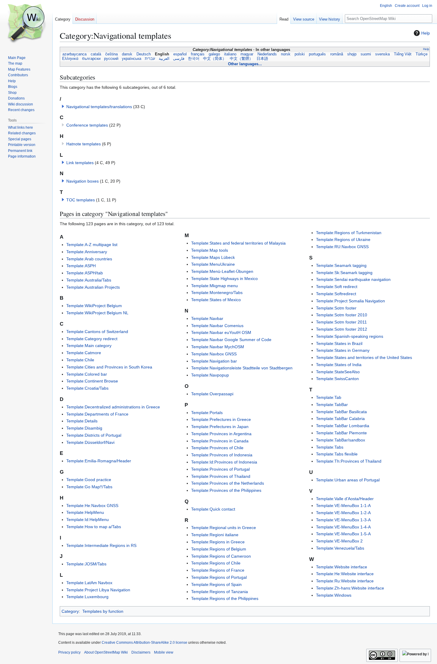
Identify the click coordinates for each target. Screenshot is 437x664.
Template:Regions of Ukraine (343, 239)
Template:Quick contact (213, 509)
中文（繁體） (241, 59)
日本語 (262, 59)
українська (131, 59)
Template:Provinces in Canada (220, 440)
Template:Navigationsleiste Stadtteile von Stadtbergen (242, 368)
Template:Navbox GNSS (214, 354)
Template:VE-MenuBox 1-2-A (343, 512)
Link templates (80, 162)
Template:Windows (333, 595)
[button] (63, 106)
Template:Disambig (84, 428)
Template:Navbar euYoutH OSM (221, 332)
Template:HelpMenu (85, 512)
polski (299, 54)
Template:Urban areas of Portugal (348, 480)
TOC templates (80, 200)
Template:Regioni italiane (214, 534)
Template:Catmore (83, 352)
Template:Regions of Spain (216, 584)
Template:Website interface (341, 567)
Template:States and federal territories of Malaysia (238, 243)
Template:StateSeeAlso (338, 371)
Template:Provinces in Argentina (221, 433)
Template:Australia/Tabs (88, 280)
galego (214, 54)
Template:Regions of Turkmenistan (348, 232)
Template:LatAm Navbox (89, 582)
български (91, 59)
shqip (352, 54)
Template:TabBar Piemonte (341, 432)
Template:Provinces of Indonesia (221, 454)
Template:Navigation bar (214, 361)
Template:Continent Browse (92, 381)
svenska (382, 54)
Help (425, 33)
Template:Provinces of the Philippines (226, 490)
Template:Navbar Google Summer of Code (231, 339)
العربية (164, 59)
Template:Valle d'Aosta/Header (345, 498)
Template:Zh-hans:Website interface (350, 588)
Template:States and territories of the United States (364, 357)
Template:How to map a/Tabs (93, 526)
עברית (150, 59)
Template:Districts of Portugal (93, 435)
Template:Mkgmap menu (214, 285)
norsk (286, 54)
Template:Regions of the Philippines (224, 598)
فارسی (179, 59)
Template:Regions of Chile (215, 563)
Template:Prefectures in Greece (221, 419)
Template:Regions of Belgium (218, 549)
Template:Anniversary (86, 251)
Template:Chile (80, 359)
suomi (365, 54)
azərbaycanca (74, 54)
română (336, 54)
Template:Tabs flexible (337, 454)
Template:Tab (328, 397)
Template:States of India (338, 364)
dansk (126, 54)
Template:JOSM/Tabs (86, 564)
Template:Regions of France (217, 570)
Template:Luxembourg (87, 596)
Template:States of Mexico (216, 299)
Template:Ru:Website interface (345, 581)
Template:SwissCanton (337, 378)
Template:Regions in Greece (218, 541)
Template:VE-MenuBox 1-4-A (343, 527)
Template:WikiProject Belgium (94, 305)
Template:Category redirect (91, 338)
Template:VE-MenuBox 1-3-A (343, 519)
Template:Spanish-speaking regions (349, 336)
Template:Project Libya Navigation (98, 589)
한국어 (194, 59)
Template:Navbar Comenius (217, 325)
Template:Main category (88, 345)
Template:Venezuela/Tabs (340, 548)
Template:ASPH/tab (84, 272)
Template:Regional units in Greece (223, 527)
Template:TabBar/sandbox (340, 440)
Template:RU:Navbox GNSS (342, 246)
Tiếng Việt (402, 54)
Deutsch (143, 54)
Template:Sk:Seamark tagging (344, 272)
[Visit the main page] (26, 24)
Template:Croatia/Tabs (87, 388)
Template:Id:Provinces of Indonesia (224, 462)
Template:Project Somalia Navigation (350, 300)
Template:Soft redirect (336, 286)
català (95, 54)
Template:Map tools (209, 250)
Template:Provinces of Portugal (220, 469)
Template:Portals (207, 412)
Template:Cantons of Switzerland (97, 331)
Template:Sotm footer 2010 (341, 314)
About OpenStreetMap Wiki (106, 652)
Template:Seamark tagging (341, 265)
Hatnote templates (83, 143)
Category (70, 611)
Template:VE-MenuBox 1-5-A (343, 533)
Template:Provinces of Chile (217, 447)
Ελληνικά (70, 59)
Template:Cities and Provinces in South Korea (109, 367)
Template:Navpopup (210, 375)
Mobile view (163, 652)
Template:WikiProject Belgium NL (97, 312)
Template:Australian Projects (93, 287)
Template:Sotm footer (336, 308)
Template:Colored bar (86, 374)
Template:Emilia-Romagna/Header (98, 460)
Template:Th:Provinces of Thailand (348, 461)
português (317, 54)
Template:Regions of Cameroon (221, 556)
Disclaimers (140, 652)
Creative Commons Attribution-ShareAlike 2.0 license (144, 642)
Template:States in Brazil (339, 343)
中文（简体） (214, 59)
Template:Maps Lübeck (213, 257)
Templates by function (102, 611)
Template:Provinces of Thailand (220, 476)
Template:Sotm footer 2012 (341, 329)
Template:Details (82, 421)
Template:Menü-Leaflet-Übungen (222, 271)
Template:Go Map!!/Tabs (89, 486)
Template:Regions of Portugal (219, 577)
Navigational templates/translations (99, 106)
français (197, 54)
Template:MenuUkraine (213, 264)
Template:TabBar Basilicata (341, 411)
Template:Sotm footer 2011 (341, 322)
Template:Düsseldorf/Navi (90, 442)
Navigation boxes (82, 181)
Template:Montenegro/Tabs (217, 292)
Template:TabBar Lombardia (342, 425)
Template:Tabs (329, 447)
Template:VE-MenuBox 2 (339, 541)
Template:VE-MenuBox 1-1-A (343, 505)
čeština (111, 54)
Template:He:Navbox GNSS (92, 505)
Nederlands (267, 54)
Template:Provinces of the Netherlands (227, 483)
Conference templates (87, 125)
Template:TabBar (332, 404)
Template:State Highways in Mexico (224, 278)
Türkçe (421, 54)
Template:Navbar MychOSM (217, 346)
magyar (247, 54)
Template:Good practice (88, 479)
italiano (230, 54)
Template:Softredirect (336, 293)
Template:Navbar (207, 318)
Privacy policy (69, 652)
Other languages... (245, 64)
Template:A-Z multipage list (91, 244)
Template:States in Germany (343, 350)
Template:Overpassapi (212, 393)
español (180, 54)
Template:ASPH (81, 265)
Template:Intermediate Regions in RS (101, 545)
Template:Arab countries (89, 258)
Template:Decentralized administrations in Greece (113, 407)
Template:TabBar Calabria (340, 418)
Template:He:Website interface (345, 573)
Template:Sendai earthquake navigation (353, 279)
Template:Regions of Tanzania (219, 591)
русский (111, 59)
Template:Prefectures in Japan (220, 426)
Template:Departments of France (97, 414)
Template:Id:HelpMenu (87, 519)
